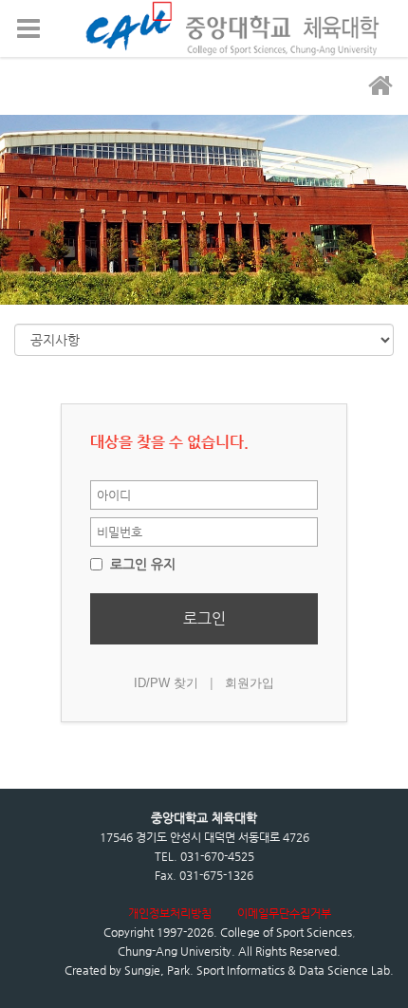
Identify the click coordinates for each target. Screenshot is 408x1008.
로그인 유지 (141, 563)
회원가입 (249, 683)
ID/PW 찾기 (166, 683)
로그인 (204, 618)
